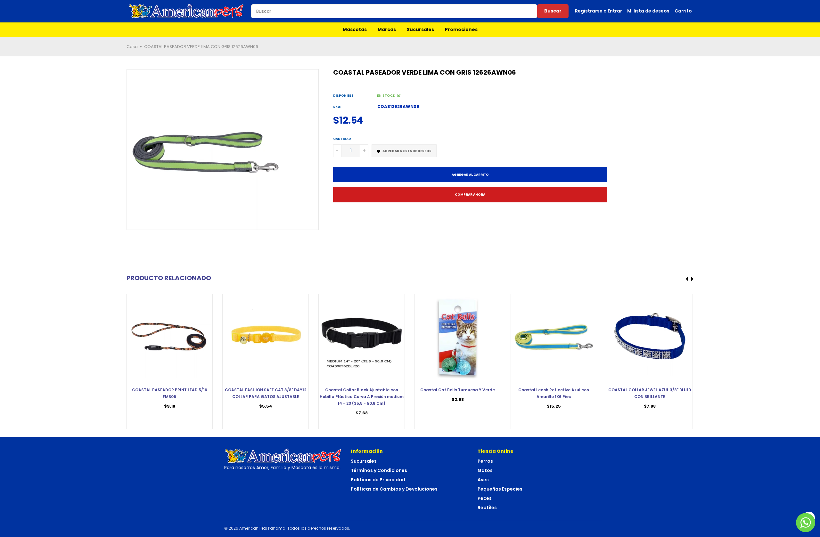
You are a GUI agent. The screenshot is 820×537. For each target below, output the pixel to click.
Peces (485, 498)
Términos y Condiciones (379, 470)
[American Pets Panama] (186, 11)
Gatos (485, 470)
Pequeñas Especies (500, 489)
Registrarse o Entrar (598, 11)
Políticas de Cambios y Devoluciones (394, 489)
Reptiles (487, 507)
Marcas (387, 29)
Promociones (461, 29)
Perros (485, 461)
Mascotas (355, 29)
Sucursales (420, 29)
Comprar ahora (470, 194)
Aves (483, 479)
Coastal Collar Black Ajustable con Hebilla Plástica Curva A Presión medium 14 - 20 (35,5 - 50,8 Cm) (362, 396)
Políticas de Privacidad (378, 479)
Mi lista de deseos (648, 11)
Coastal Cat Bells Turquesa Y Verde (457, 390)
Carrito (683, 11)
